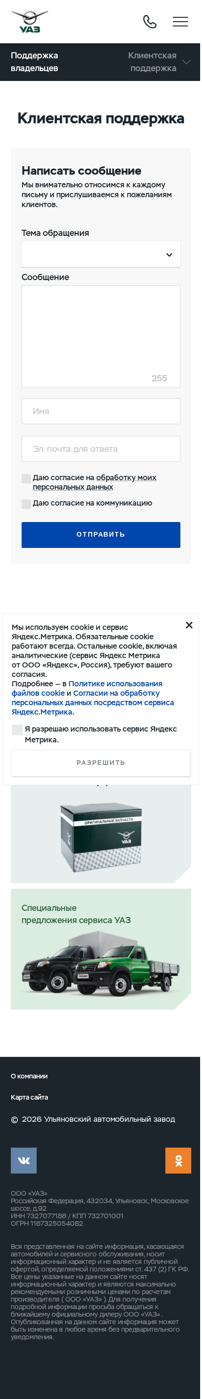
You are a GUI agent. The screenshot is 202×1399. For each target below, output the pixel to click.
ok (178, 1161)
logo (29, 21)
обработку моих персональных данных (94, 482)
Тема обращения (55, 233)
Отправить (101, 534)
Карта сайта (29, 1097)
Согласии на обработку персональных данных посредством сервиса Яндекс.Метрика (93, 702)
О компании (29, 1076)
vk (24, 1161)
